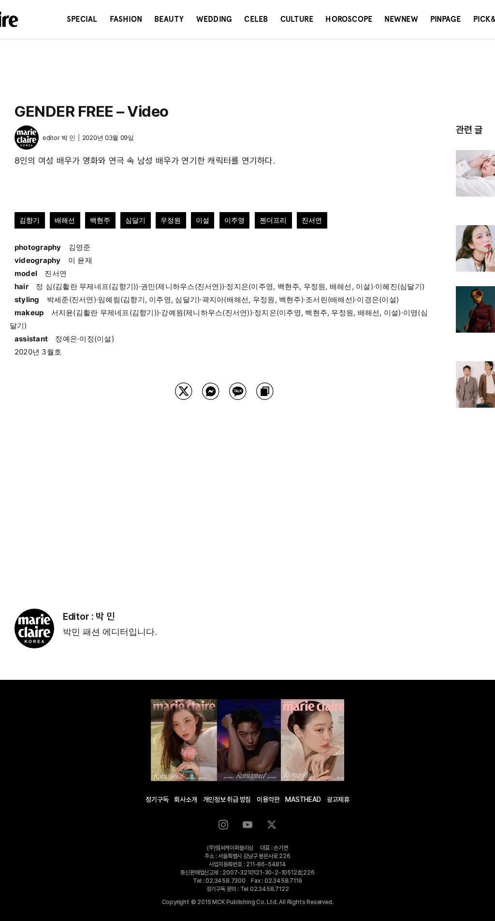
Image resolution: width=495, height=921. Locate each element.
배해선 (65, 220)
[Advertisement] (224, 492)
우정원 (170, 220)
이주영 (234, 220)
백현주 (100, 220)
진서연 (312, 220)
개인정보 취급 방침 (227, 799)
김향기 (29, 220)
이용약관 (268, 799)
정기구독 (157, 799)
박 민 (68, 137)
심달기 (135, 220)
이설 (202, 220)
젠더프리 (273, 220)
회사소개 (185, 799)
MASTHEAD (302, 799)
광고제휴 (338, 799)
